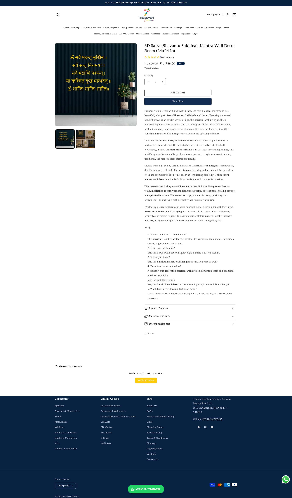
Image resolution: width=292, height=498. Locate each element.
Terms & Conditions (157, 438)
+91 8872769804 (212, 419)
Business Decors (171, 34)
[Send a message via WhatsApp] (285, 479)
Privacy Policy (154, 432)
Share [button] (151, 333)
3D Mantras (107, 427)
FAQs (150, 411)
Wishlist (151, 454)
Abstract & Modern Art (67, 411)
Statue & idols (151, 28)
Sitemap (151, 443)
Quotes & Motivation (66, 438)
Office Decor (142, 34)
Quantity (148, 75)
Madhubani (61, 422)
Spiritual (59, 405)
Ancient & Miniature (66, 448)
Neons (139, 28)
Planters (209, 28)
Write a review (146, 380)
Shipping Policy (155, 427)
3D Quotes (106, 432)
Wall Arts (106, 443)
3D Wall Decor (126, 34)
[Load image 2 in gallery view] (85, 139)
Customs (155, 34)
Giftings (178, 28)
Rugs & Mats (222, 28)
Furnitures (166, 28)
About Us (152, 405)
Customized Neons (110, 405)
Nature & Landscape (65, 432)
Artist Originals (111, 28)
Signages (185, 34)
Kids (57, 443)
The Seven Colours (70, 496)
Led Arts (105, 422)
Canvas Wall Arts (92, 28)
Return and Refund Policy (160, 416)
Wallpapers (127, 28)
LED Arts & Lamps (194, 28)
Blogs (150, 422)
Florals (58, 416)
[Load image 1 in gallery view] (65, 139)
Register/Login (154, 448)
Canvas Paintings (72, 28)
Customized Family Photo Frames (118, 416)
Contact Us (153, 459)
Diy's (195, 34)
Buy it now (178, 101)
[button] (58, 14)
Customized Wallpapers (113, 411)
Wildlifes (59, 427)
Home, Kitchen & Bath (105, 34)
